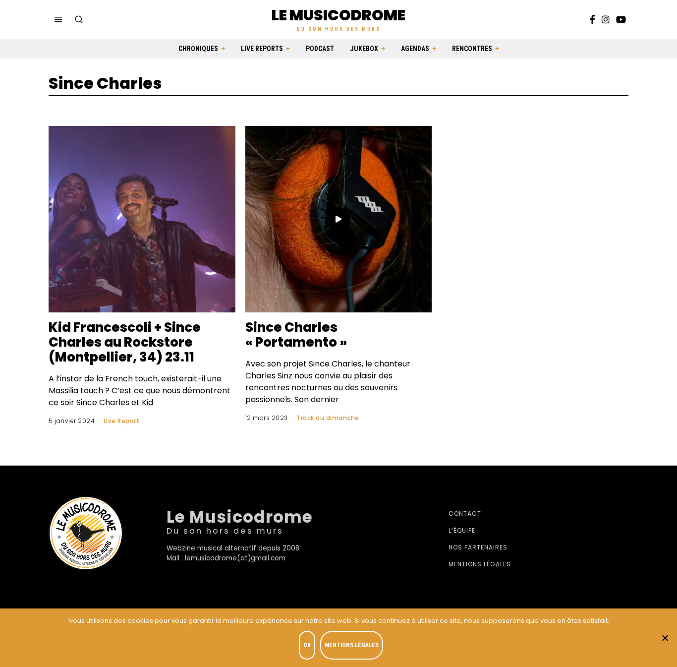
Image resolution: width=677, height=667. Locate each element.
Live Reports (262, 49)
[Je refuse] (665, 638)
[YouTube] (621, 19)
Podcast (320, 49)
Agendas (415, 49)
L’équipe (462, 530)
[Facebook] (592, 19)
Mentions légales (480, 564)
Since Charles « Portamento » (296, 334)
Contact (465, 513)
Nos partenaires (478, 547)
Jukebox (364, 49)
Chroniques (198, 49)
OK (307, 645)
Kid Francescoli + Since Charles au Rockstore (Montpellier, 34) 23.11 (125, 342)
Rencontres (472, 49)
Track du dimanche (327, 418)
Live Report (122, 421)
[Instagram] (605, 19)
